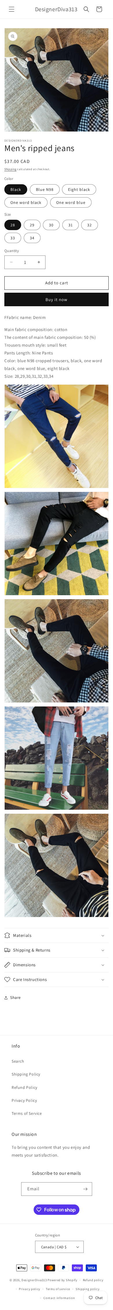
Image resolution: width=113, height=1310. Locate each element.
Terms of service (58, 1289)
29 (32, 225)
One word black (25, 202)
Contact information (59, 1298)
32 (89, 225)
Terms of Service (27, 1113)
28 (12, 225)
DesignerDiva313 (34, 1280)
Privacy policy (29, 1289)
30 (51, 225)
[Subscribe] (85, 1189)
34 (32, 237)
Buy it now (56, 299)
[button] (11, 9)
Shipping (10, 169)
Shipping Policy (26, 1074)
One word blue (70, 202)
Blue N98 (45, 189)
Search (18, 1061)
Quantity (11, 250)
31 (70, 225)
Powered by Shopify (62, 1280)
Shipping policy (88, 1289)
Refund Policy (24, 1087)
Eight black (79, 189)
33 (12, 237)
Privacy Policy (24, 1100)
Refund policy (93, 1280)
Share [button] (15, 997)
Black (15, 189)
